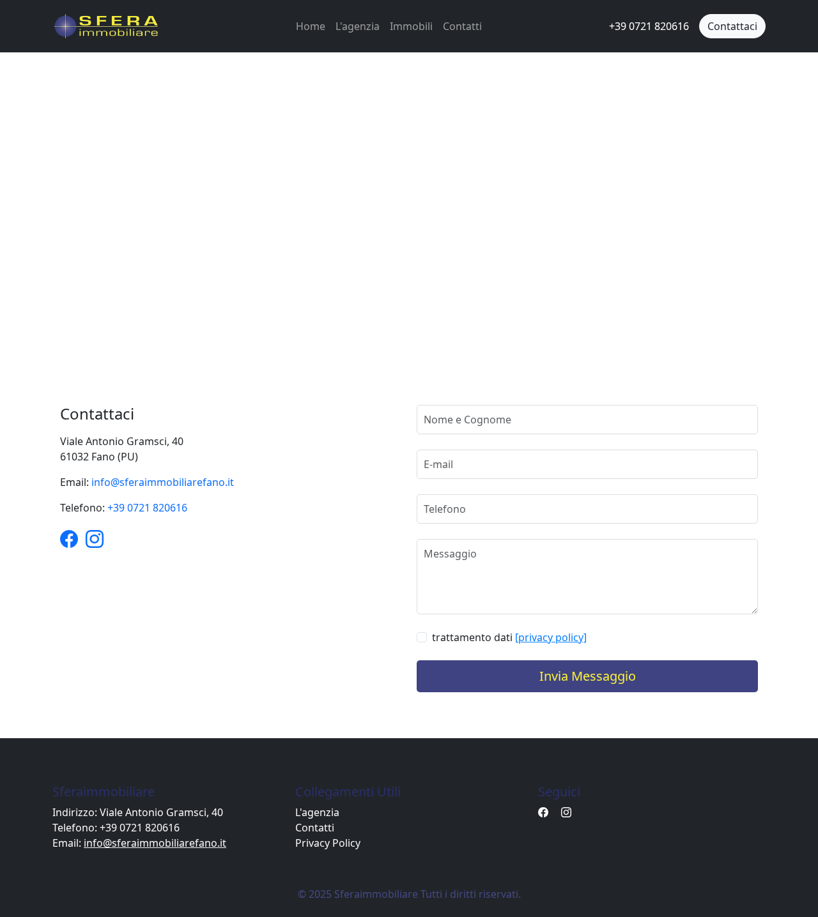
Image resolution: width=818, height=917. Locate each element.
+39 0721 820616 (147, 508)
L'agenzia (358, 26)
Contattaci (732, 26)
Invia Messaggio (587, 676)
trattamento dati (509, 637)
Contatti (462, 26)
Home (310, 26)
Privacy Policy (327, 843)
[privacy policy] (551, 637)
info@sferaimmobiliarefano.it (162, 482)
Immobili (411, 26)
